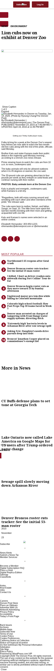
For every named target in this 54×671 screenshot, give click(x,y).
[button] (51, 4)
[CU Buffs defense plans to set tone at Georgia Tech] (27, 384)
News (4, 26)
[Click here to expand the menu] (13, 548)
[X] (16, 238)
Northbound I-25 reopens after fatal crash (28, 262)
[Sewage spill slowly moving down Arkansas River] (27, 465)
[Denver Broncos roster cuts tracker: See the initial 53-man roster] (27, 501)
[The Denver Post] (25, 4)
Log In (40, 4)
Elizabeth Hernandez (15, 120)
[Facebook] (3, 238)
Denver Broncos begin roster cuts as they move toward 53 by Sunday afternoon (28, 288)
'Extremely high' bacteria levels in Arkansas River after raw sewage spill (29, 324)
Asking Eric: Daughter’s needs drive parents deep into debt (28, 332)
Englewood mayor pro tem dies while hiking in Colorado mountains (28, 297)
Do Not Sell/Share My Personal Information (21, 645)
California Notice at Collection (14, 640)
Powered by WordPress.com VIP (16, 654)
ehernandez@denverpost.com (16, 122)
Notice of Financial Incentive (14, 642)
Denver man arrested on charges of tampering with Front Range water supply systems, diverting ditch (27, 316)
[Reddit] (9, 238)
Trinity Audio (27, 136)
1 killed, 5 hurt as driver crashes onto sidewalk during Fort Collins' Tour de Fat (29, 278)
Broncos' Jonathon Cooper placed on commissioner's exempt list (28, 340)
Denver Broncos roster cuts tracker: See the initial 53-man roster (28, 269)
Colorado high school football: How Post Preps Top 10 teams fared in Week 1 (29, 306)
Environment (19, 26)
